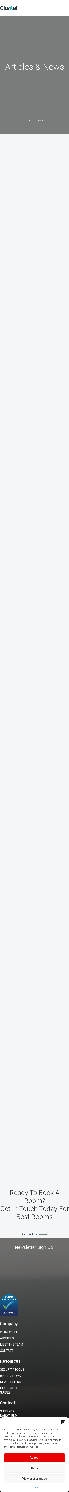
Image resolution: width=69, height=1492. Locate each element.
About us (7, 1338)
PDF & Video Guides (9, 1390)
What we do (9, 1332)
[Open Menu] (64, 11)
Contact (36, 1487)
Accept (34, 1457)
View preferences (34, 1478)
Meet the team (11, 1344)
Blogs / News (10, 1376)
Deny (34, 1468)
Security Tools (12, 1369)
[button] (63, 1422)
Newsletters (10, 1382)
